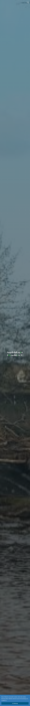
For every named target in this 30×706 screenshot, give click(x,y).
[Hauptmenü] (28, 2)
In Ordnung (15, 703)
